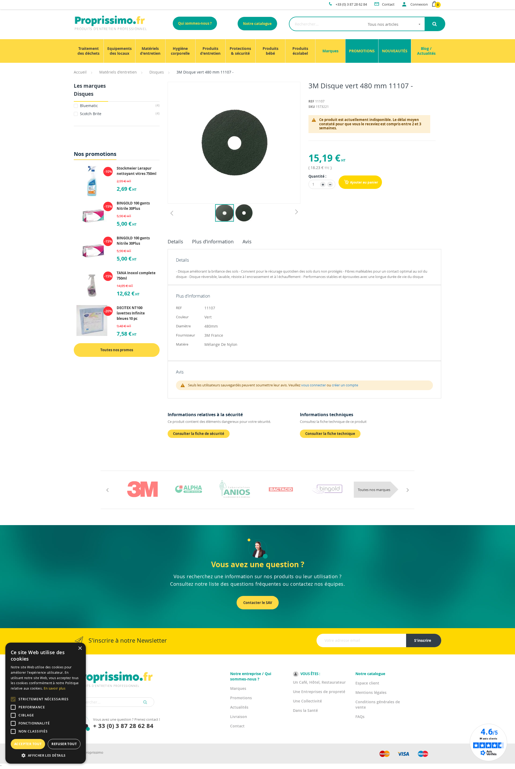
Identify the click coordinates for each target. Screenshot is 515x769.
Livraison (238, 716)
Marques (238, 688)
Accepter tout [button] (28, 744)
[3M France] (142, 489)
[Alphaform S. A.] (188, 489)
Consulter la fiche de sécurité (198, 433)
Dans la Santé (305, 710)
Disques (156, 72)
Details (175, 241)
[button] (172, 213)
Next (407, 489)
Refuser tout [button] (64, 744)
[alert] (45, 703)
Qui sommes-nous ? (195, 23)
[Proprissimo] (89, 2)
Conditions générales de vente (377, 704)
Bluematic (119, 105)
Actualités (239, 707)
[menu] (257, 51)
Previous (107, 489)
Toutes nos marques (374, 489)
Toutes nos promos (116, 349)
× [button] (80, 648)
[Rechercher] (435, 24)
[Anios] (234, 489)
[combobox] (356, 24)
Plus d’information (213, 241)
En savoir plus (54, 688)
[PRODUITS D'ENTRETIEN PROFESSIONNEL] (114, 670)
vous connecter (313, 385)
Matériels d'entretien (118, 72)
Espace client (367, 683)
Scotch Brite (119, 113)
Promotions (241, 697)
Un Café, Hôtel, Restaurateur (319, 682)
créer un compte (345, 385)
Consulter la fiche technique (330, 433)
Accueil (80, 72)
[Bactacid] (280, 489)
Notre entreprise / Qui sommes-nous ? (250, 676)
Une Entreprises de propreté (319, 691)
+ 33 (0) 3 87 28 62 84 (123, 725)
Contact (237, 725)
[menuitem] (89, 51)
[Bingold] (327, 489)
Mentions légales (371, 692)
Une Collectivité (307, 701)
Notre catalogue (257, 23)
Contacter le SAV (257, 602)
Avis (247, 241)
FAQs (360, 716)
